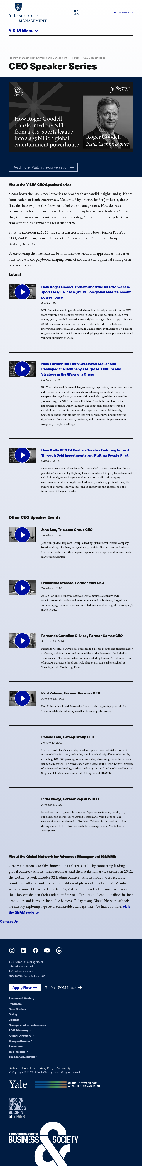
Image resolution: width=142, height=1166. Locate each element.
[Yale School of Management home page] (40, 12)
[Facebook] (35, 952)
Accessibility (63, 1068)
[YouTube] (47, 952)
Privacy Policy (46, 1068)
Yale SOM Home (125, 12)
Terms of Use (29, 1068)
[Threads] (59, 952)
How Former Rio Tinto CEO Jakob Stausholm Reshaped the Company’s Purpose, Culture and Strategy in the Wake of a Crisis (81, 369)
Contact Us (9, 921)
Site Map (13, 1068)
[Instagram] (12, 952)
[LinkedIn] (24, 952)
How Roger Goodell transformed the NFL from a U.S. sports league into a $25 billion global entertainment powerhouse (86, 292)
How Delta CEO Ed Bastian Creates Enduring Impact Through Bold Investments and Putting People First (85, 452)
